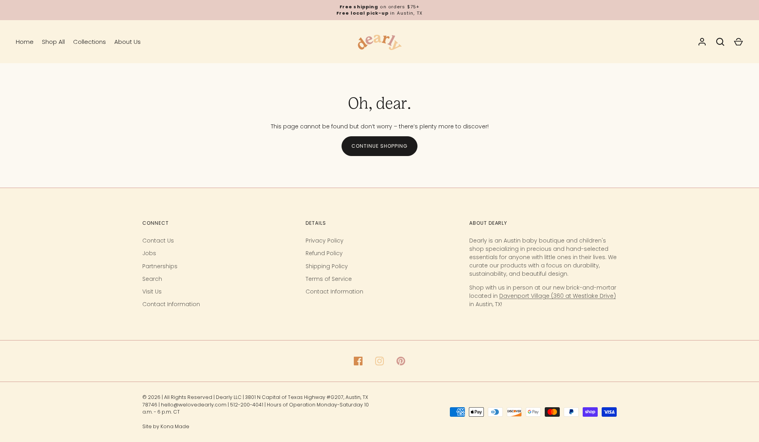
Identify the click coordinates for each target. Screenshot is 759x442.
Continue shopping (379, 146)
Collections (89, 42)
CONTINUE (593, 389)
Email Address (544, 347)
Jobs (149, 253)
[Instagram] (379, 361)
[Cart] (738, 42)
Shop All (53, 42)
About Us (127, 42)
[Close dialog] (741, 223)
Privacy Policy (325, 241)
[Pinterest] (401, 361)
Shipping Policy (327, 266)
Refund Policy (324, 253)
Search (152, 279)
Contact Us (158, 241)
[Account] (702, 42)
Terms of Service (329, 279)
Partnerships (159, 266)
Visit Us (152, 291)
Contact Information (171, 304)
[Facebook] (358, 361)
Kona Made (174, 426)
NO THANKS (593, 415)
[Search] (720, 42)
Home (25, 42)
